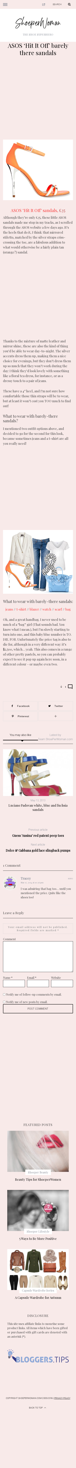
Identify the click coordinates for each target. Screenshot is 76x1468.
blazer (35, 609)
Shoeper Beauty (38, 1172)
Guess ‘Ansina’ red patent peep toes (38, 832)
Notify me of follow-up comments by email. (34, 994)
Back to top (36, 1408)
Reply (70, 878)
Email (31, 977)
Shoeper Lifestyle (38, 1231)
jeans (9, 609)
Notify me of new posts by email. (27, 1002)
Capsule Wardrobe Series (38, 1290)
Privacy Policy (62, 1398)
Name (8, 977)
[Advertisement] (38, 100)
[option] (38, 780)
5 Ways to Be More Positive (38, 1238)
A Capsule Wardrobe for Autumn (38, 1297)
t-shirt (21, 609)
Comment (9, 939)
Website (56, 977)
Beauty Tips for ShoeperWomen (38, 1179)
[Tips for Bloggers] (38, 1368)
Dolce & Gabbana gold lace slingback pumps (38, 847)
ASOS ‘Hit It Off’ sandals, (34, 210)
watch (47, 609)
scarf (59, 609)
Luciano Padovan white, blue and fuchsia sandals (38, 807)
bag (68, 609)
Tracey (26, 878)
